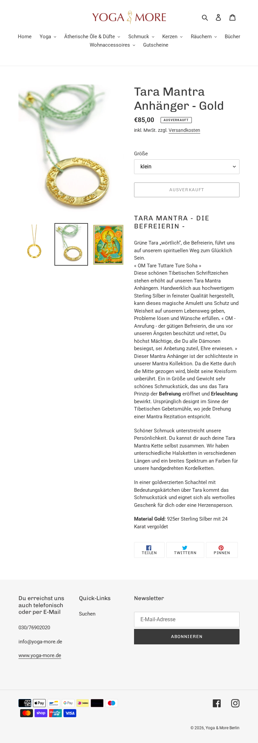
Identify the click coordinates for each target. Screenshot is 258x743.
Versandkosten (184, 130)
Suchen (87, 614)
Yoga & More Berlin (223, 728)
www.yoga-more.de (39, 655)
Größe (141, 154)
